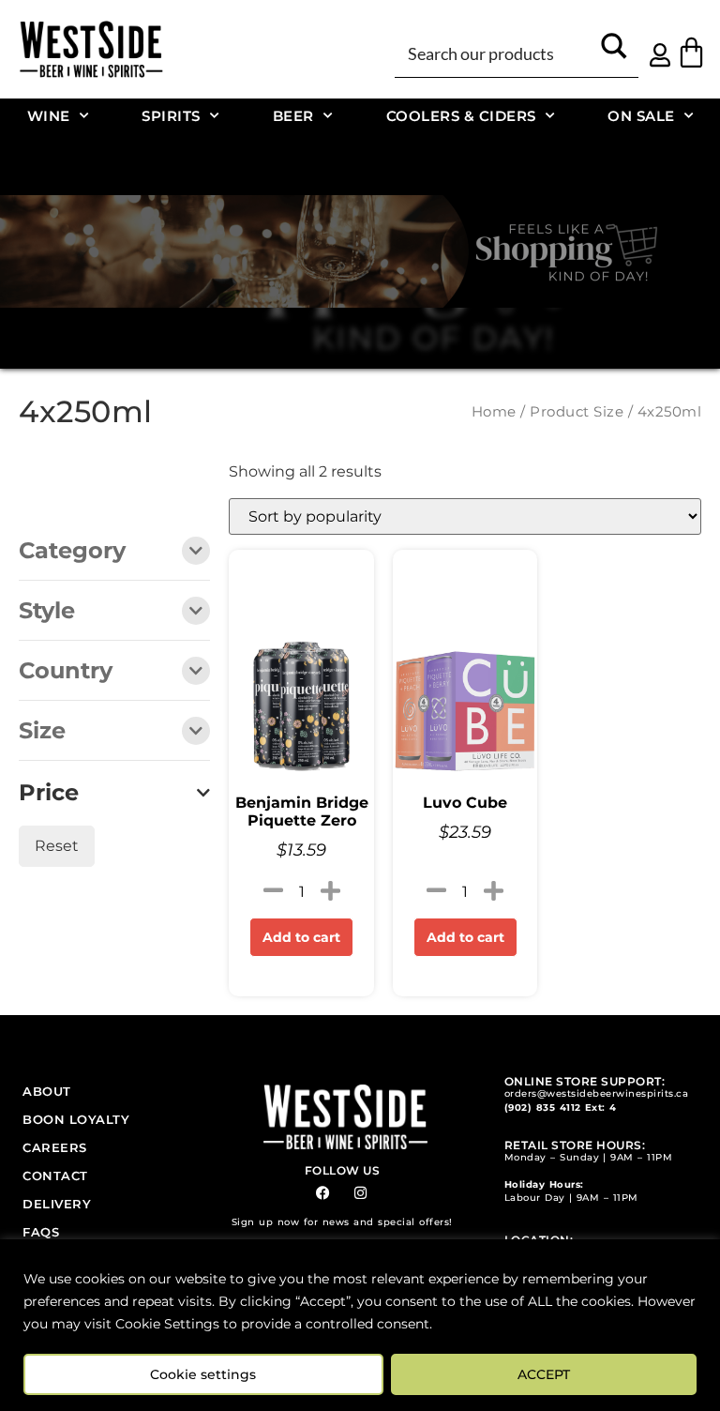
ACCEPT (544, 1374)
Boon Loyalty (75, 1119)
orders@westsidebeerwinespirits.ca (596, 1093)
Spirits (171, 116)
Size (42, 732)
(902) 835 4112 (542, 1107)
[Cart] (691, 52)
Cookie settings (203, 1374)
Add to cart (301, 937)
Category (72, 551)
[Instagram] (360, 1193)
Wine (48, 116)
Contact (55, 1175)
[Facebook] (323, 1193)
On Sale (641, 116)
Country (65, 672)
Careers (54, 1147)
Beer (293, 116)
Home (494, 411)
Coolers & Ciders (461, 116)
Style (47, 611)
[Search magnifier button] (614, 52)
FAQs (40, 1231)
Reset (57, 846)
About (46, 1091)
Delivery (56, 1203)
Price (49, 793)
